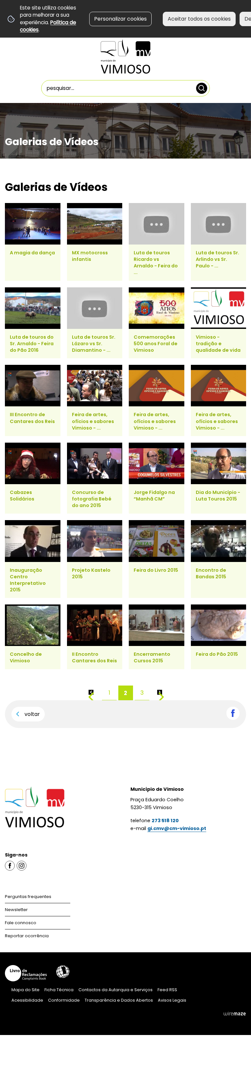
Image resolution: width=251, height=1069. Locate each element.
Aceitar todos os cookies (199, 19)
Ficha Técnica (59, 990)
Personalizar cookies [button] (120, 19)
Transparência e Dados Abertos (119, 1000)
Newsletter (16, 909)
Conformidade (64, 1000)
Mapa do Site (25, 990)
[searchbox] (125, 88)
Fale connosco (20, 922)
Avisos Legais (172, 1000)
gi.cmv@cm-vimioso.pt (176, 828)
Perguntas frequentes (28, 896)
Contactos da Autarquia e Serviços (115, 990)
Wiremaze (234, 1014)
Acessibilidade (62, 971)
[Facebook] (10, 865)
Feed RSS (167, 990)
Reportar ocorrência (27, 936)
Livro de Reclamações (26, 973)
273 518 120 (165, 820)
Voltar (32, 714)
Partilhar (233, 713)
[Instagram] (21, 865)
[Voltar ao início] (125, 56)
